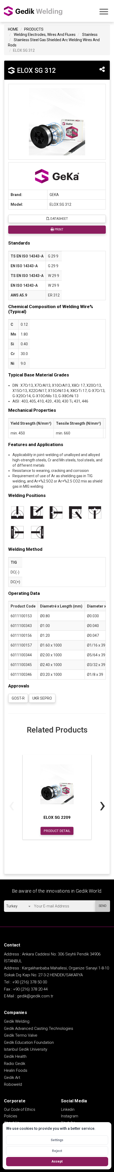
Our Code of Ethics (19, 1109)
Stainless (90, 34)
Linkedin (67, 1109)
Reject (57, 1151)
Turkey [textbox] (11, 906)
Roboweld (13, 1084)
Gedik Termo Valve (20, 1035)
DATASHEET (59, 219)
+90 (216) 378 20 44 (30, 989)
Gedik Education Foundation (29, 1042)
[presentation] (11, 804)
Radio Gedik (14, 1063)
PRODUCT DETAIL (57, 831)
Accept (57, 1161)
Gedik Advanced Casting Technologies (38, 1028)
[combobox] (18, 906)
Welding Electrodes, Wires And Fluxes (45, 34)
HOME (13, 29)
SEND (103, 906)
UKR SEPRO (42, 698)
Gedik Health (15, 1056)
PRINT (58, 229)
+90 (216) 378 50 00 (29, 982)
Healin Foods (15, 1070)
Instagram (69, 1116)
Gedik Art (12, 1077)
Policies (10, 1116)
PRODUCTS (33, 29)
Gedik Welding (16, 1021)
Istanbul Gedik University (25, 1049)
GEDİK (33, 11)
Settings (57, 1140)
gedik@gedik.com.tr (35, 996)
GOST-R (18, 698)
